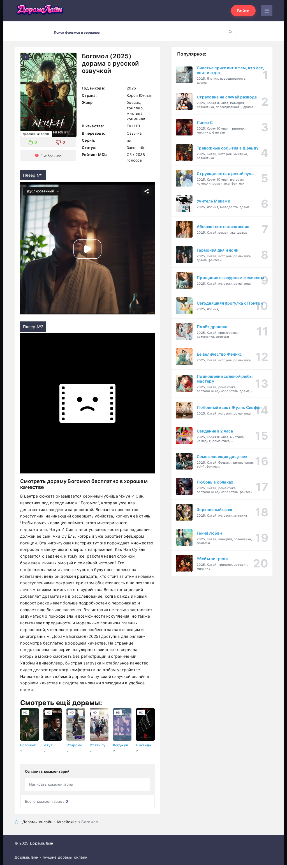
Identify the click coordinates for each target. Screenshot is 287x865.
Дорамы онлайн (37, 822)
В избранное (51, 156)
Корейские (67, 822)
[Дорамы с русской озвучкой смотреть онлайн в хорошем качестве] (40, 10)
